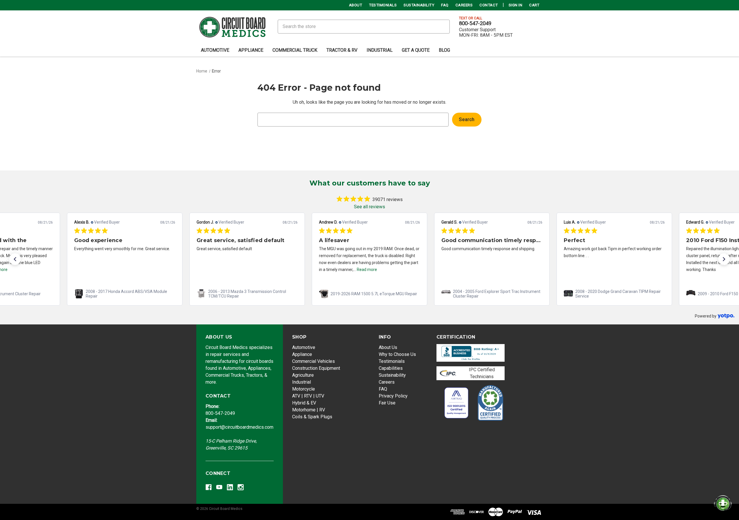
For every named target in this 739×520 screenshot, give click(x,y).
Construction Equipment (316, 368)
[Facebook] (209, 487)
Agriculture (303, 375)
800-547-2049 (475, 23)
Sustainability (419, 5)
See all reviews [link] (369, 206)
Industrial (380, 50)
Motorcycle (303, 389)
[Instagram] (241, 487)
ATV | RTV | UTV (308, 396)
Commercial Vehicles (313, 361)
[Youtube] (219, 487)
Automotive (215, 50)
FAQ (445, 5)
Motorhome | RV (308, 410)
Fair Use (387, 403)
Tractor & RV (341, 50)
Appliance (250, 50)
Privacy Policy (393, 396)
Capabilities (391, 368)
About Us (388, 347)
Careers (464, 5)
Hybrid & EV (304, 403)
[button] (15, 259)
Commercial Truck (295, 50)
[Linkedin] (230, 487)
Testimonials (383, 5)
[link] (124, 293)
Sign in (515, 5)
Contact (488, 5)
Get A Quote (416, 50)
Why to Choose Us (397, 354)
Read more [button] (367, 269)
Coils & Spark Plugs (312, 416)
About (355, 5)
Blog (444, 50)
